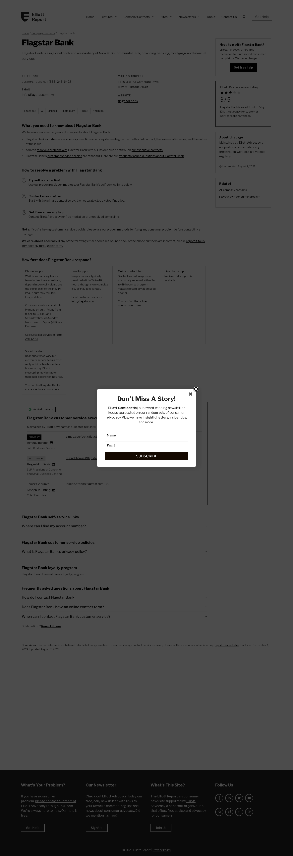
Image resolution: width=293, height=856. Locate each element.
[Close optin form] (191, 394)
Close (196, 389)
